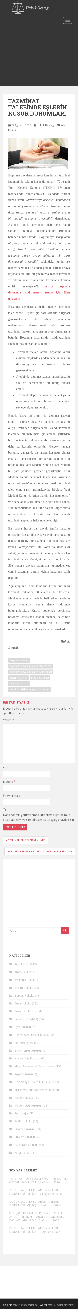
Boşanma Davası (19, 660)
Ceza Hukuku (22, 1003)
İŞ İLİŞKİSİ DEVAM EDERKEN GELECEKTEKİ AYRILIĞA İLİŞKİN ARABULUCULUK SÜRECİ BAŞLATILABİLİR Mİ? (37, 1216)
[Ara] (65, 930)
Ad (6, 767)
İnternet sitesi (12, 796)
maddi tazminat (40, 677)
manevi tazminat (19, 683)
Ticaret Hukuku (24, 1129)
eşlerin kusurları (19, 677)
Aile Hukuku (21, 964)
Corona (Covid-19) (26, 1019)
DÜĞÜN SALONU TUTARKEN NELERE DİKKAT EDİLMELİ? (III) (34, 1192)
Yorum (8, 720)
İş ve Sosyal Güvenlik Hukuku (33, 1082)
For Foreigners (23, 1043)
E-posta (9, 782)
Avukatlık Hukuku (25, 980)
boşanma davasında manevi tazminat (31, 672)
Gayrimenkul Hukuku (27, 1050)
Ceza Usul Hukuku (26, 1011)
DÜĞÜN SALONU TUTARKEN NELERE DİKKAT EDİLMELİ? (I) (34, 1230)
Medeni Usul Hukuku (27, 1105)
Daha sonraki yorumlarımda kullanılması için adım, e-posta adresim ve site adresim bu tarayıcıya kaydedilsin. (38, 817)
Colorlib (7, 1305)
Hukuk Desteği (45, 125)
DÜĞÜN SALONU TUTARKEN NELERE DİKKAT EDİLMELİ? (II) (34, 1203)
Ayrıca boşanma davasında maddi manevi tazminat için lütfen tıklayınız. (39, 292)
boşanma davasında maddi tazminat (30, 666)
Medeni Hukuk (23, 1098)
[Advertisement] (39, 55)
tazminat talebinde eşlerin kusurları (29, 689)
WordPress (46, 1305)
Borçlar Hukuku (24, 995)
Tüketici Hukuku (24, 1137)
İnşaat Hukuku (23, 1074)
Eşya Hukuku (22, 1027)
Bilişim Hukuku (23, 988)
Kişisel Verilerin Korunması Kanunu (36, 1090)
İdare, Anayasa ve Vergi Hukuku (34, 1066)
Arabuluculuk (22, 972)
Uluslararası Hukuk (26, 1145)
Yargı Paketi (22, 1153)
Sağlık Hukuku (23, 1121)
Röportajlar (21, 1113)
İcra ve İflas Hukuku (27, 1058)
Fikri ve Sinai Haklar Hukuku (32, 1035)
